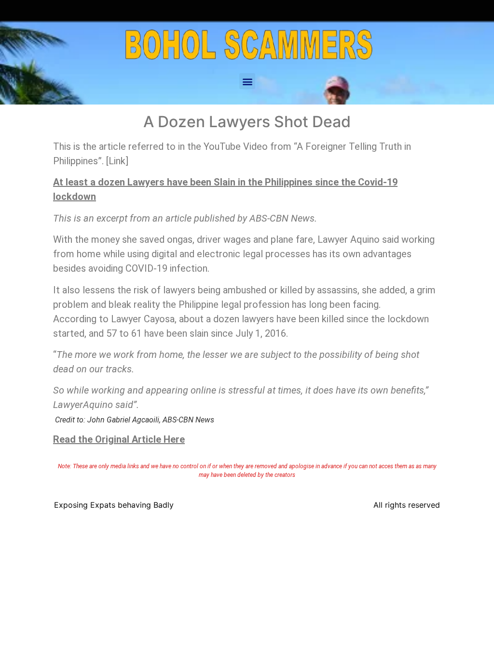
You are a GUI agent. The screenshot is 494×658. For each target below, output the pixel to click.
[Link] (117, 161)
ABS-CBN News (282, 218)
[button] (247, 81)
